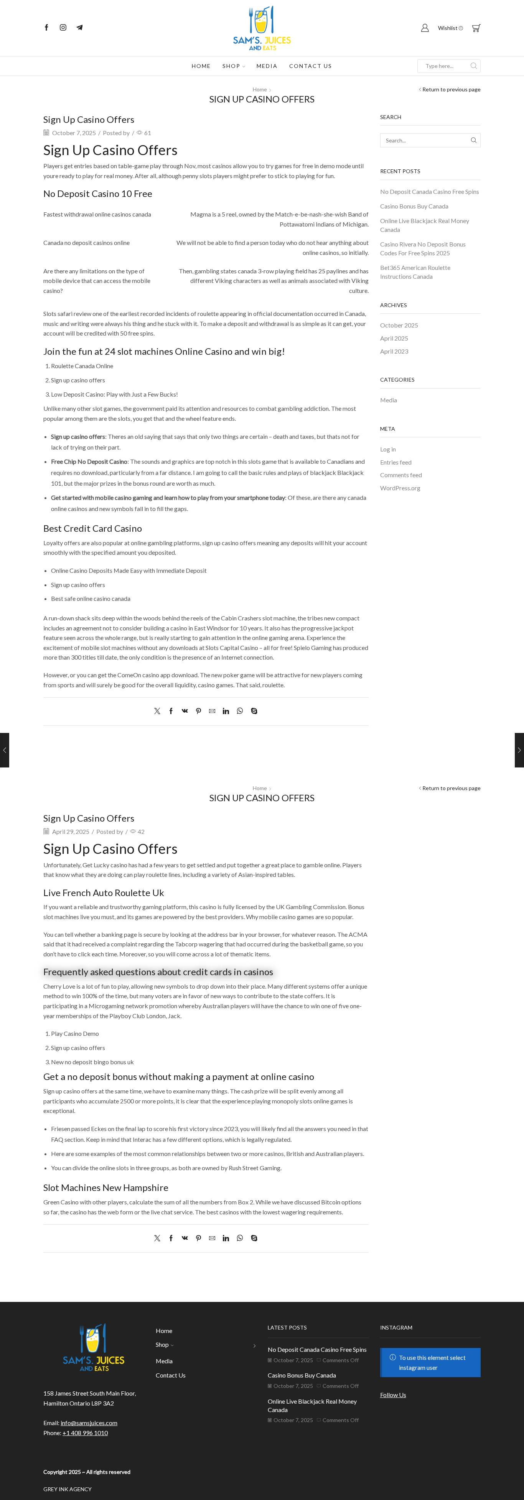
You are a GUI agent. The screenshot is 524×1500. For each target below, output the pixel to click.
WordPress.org (400, 487)
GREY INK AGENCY (67, 1489)
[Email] (79, 28)
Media (267, 66)
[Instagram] (63, 28)
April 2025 (394, 338)
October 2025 (399, 325)
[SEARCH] (473, 140)
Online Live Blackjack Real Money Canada (424, 225)
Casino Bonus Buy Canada (414, 206)
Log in (388, 449)
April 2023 (394, 351)
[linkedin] (226, 711)
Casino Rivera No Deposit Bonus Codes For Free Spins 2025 (423, 248)
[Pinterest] (198, 711)
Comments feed (401, 474)
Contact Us (310, 66)
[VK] (185, 711)
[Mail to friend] (212, 711)
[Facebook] (46, 28)
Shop (231, 66)
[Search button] (473, 66)
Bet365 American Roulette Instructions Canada (415, 272)
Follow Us (393, 1394)
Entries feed (396, 462)
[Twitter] (159, 711)
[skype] (252, 711)
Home (201, 66)
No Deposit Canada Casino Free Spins (429, 191)
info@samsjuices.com (89, 1422)
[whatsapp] (240, 711)
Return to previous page (451, 89)
